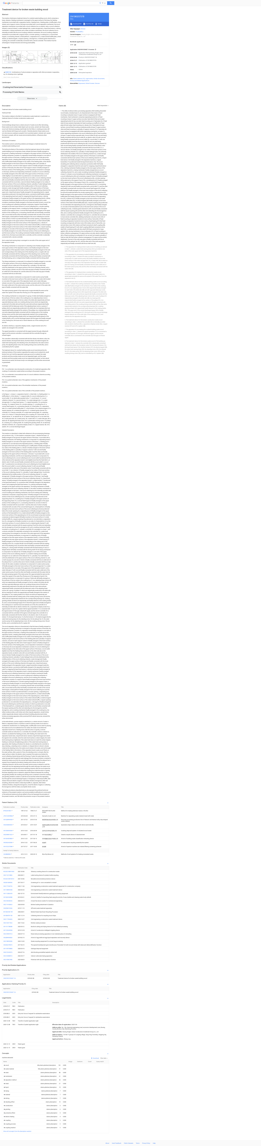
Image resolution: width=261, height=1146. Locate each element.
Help (154, 1143)
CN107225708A (8, 846)
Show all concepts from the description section (17, 1131)
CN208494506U (7, 937)
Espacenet (82, 83)
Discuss (97, 83)
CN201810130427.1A (9, 978)
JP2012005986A (8, 816)
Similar (99, 24)
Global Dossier (89, 83)
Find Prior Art (89, 24)
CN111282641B (7, 893)
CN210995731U (7, 934)
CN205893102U (8, 834)
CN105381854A (8, 830)
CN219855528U (7, 941)
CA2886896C (7, 854)
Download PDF (77, 24)
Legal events (89, 78)
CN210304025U (7, 901)
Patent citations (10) (79, 78)
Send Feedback (116, 1143)
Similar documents (99, 78)
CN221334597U (7, 952)
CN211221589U (7, 875)
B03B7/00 (8, 72)
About (107, 1143)
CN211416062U (7, 904)
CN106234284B (7, 897)
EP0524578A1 (7, 811)
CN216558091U (7, 956)
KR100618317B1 (8, 912)
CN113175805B (7, 926)
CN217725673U (7, 886)
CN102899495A (8, 819)
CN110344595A (7, 930)
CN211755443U (7, 919)
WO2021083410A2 (8, 871)
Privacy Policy (146, 1143)
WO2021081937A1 (8, 879)
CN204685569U (8, 825)
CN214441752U (7, 923)
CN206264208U (8, 842)
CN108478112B (7, 915)
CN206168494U (7, 882)
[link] (32, 73)
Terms (137, 1143)
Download (95, 1058)
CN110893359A (7, 890)
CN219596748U (7, 959)
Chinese (83, 29)
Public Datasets (128, 1143)
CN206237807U (7, 945)
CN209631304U (7, 908)
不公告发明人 (80, 31)
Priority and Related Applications (79, 80)
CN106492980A (8, 838)
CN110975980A (7, 948)
